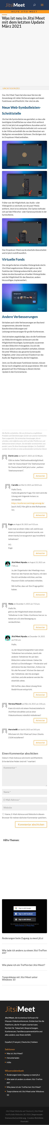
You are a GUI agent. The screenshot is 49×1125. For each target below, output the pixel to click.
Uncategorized (11, 88)
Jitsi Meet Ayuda (19, 562)
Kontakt (24, 1121)
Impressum (37, 1114)
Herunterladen (13, 1058)
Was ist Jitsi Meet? (15, 1053)
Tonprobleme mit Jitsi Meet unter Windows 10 (20, 978)
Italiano (34, 1042)
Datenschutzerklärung (15, 1118)
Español (8, 1042)
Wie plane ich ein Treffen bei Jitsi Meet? (23, 964)
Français (16, 1042)
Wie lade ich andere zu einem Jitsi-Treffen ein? (24, 951)
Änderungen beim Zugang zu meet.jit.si (22, 938)
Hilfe (9, 1062)
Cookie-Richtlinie (35, 1118)
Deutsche (26, 1042)
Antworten (40, 476)
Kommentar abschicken (31, 824)
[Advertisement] (24, 57)
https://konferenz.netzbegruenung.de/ (27, 503)
